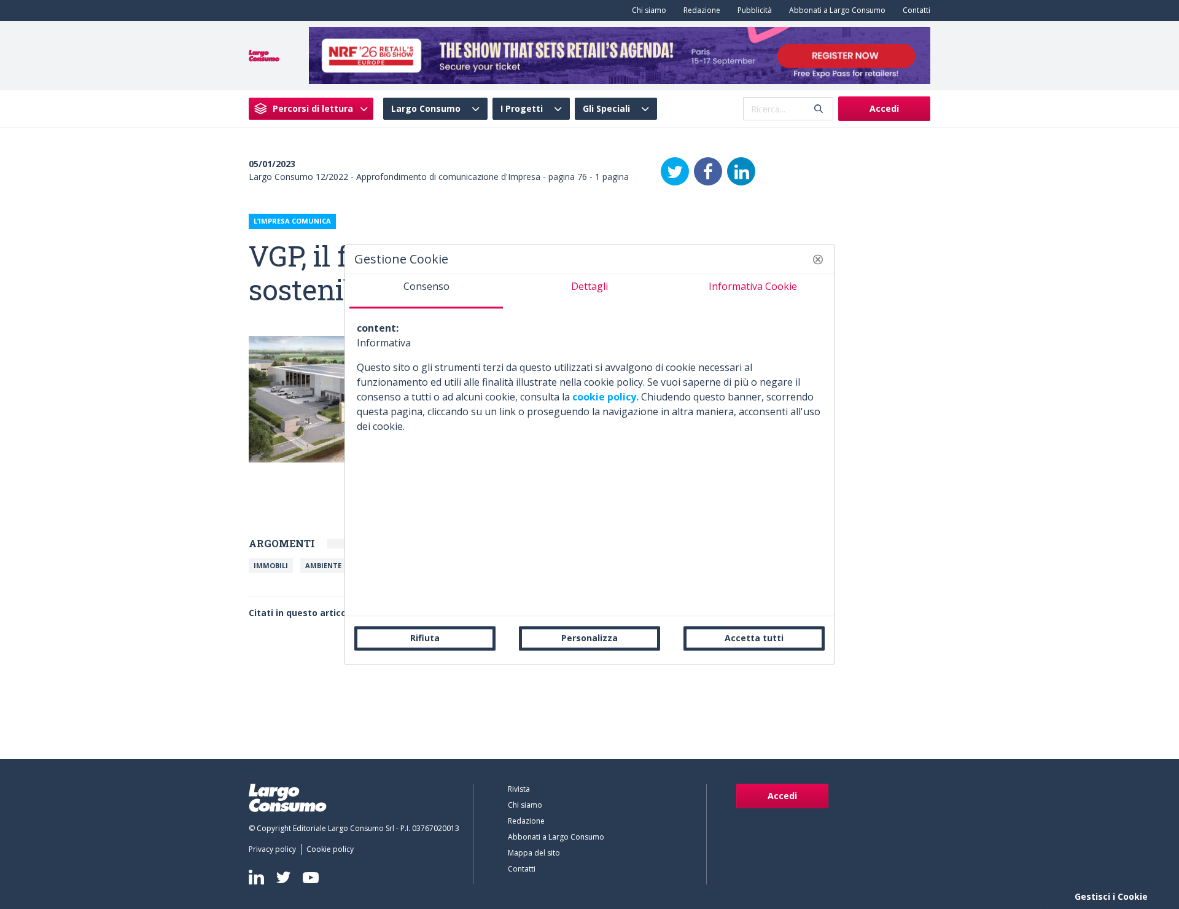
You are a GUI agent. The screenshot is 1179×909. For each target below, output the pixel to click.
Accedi (884, 108)
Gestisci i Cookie (1111, 896)
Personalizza (589, 638)
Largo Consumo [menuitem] (426, 108)
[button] (818, 259)
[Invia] (818, 109)
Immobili (271, 565)
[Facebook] (708, 171)
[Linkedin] (256, 877)
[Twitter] (675, 171)
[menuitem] (646, 10)
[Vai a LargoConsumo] (264, 54)
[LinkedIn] (741, 171)
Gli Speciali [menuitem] (606, 108)
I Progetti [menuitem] (521, 108)
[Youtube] (311, 877)
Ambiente (323, 565)
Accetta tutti (754, 638)
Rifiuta (425, 638)
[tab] (426, 291)
